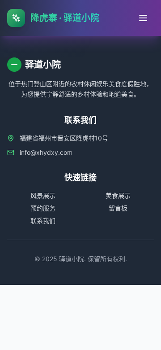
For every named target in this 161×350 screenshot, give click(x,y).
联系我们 (42, 220)
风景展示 (42, 195)
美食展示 (118, 195)
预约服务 (42, 208)
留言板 (118, 208)
